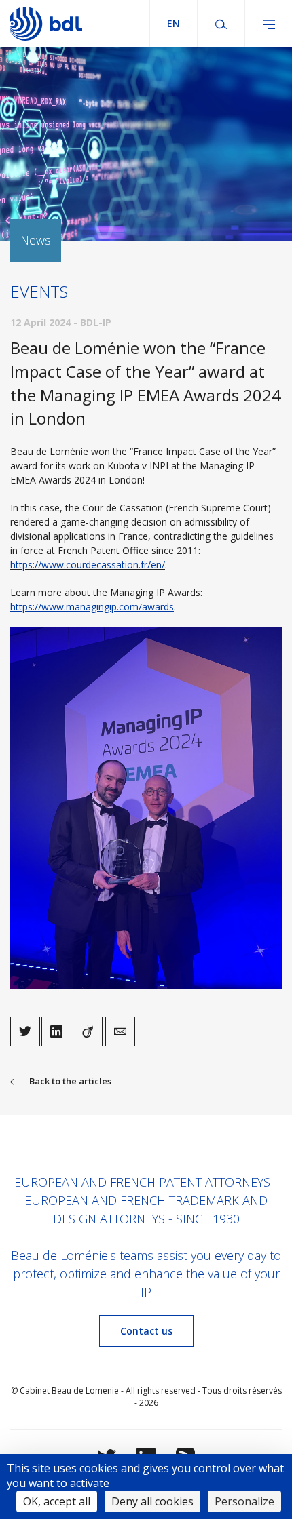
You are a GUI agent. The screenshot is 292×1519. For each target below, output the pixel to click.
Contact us (146, 1330)
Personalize (244, 1501)
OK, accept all (56, 1501)
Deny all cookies (152, 1501)
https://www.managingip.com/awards (92, 606)
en (173, 23)
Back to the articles (70, 1081)
